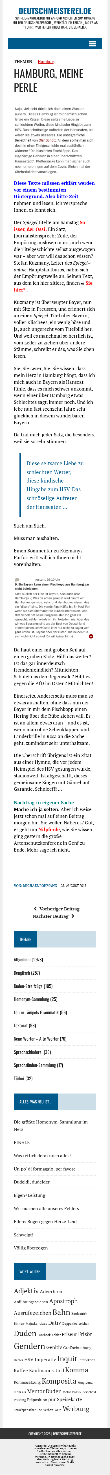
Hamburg (47, 61)
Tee (39, 1410)
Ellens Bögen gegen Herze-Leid (45, 1221)
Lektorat (21, 1025)
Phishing (20, 1400)
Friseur (69, 1334)
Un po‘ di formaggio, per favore (45, 1169)
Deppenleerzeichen (75, 1324)
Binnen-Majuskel (26, 1324)
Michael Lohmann (40, 886)
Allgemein (22, 959)
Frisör (85, 1334)
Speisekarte (69, 1399)
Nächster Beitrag (51, 916)
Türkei (19, 1078)
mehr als (20, 1392)
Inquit (67, 1358)
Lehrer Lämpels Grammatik (36, 1012)
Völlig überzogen (31, 1248)
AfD (59, 1292)
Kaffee (21, 1370)
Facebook (44, 1335)
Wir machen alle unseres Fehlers (46, 1208)
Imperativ (45, 1359)
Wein (57, 1410)
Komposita (59, 1381)
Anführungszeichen (31, 1301)
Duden (25, 1333)
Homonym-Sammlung (31, 999)
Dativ (54, 1322)
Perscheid (89, 1392)
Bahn (61, 1312)
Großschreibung (77, 1347)
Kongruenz (85, 1382)
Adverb (47, 1292)
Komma (76, 1369)
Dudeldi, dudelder (32, 1182)
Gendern (29, 1346)
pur (52, 1399)
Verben (48, 1410)
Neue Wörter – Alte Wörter (36, 1038)
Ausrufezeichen (32, 1313)
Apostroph (63, 1301)
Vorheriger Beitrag (59, 909)
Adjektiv (26, 1290)
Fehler (56, 1335)
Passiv (76, 1392)
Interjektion (86, 1360)
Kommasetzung (27, 1382)
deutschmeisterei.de (67, 1433)
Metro (67, 1392)
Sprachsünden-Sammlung (35, 1065)
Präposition (37, 1399)
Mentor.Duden (44, 1391)
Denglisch (22, 972)
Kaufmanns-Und (46, 1370)
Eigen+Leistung (29, 1195)
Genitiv (54, 1347)
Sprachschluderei (28, 1052)
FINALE (22, 1142)
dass (43, 1323)
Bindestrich (79, 1314)
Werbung (76, 1408)
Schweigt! (23, 1235)
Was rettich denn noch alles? (43, 1155)
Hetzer (18, 1360)
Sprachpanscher (25, 1410)
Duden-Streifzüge (28, 986)
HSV (29, 1359)
